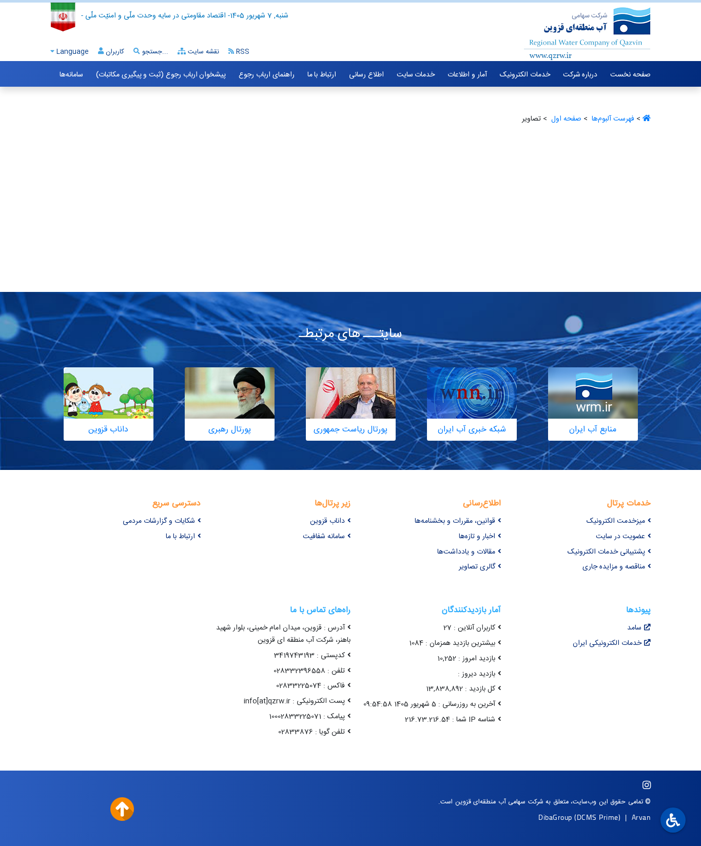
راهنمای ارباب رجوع (266, 75)
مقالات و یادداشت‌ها (466, 552)
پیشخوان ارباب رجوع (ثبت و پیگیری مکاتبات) (161, 75)
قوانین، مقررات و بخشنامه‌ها (455, 521)
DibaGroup (555, 817)
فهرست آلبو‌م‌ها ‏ (612, 119)
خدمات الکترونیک (525, 75)
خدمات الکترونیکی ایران (607, 643)
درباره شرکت (580, 75)
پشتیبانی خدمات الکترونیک (606, 552)
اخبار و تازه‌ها (477, 536)
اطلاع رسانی (366, 75)
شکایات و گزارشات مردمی (159, 521)
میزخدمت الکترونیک (616, 521)
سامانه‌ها (71, 75)
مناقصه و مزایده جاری (613, 567)
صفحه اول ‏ (565, 119)
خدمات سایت (416, 75)
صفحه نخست (630, 75)
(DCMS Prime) (597, 817)
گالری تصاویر (477, 567)
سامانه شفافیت (324, 536)
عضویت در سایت (620, 536)
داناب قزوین (327, 521)
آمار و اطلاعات (466, 75)
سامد (634, 628)
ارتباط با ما (321, 75)
